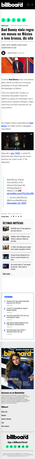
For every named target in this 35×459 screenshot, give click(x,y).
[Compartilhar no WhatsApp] (14, 20)
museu (9, 213)
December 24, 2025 (16, 203)
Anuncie (3, 415)
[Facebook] (7, 446)
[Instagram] (11, 446)
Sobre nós (4, 411)
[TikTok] (23, 446)
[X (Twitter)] (15, 446)
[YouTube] (19, 446)
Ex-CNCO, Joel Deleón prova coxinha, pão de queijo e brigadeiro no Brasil (21, 248)
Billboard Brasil (12, 53)
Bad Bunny (4, 213)
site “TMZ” (15, 153)
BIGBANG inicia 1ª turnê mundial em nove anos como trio (21, 229)
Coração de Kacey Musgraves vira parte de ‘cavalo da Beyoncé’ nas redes (20, 257)
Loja (2, 422)
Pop (21, 213)
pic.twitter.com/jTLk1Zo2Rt (20, 193)
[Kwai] (27, 446)
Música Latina (4, 25)
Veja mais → (8, 273)
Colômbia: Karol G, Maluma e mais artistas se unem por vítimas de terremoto (20, 238)
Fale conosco (5, 426)
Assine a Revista (6, 419)
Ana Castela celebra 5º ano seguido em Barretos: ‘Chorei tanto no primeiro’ (21, 266)
